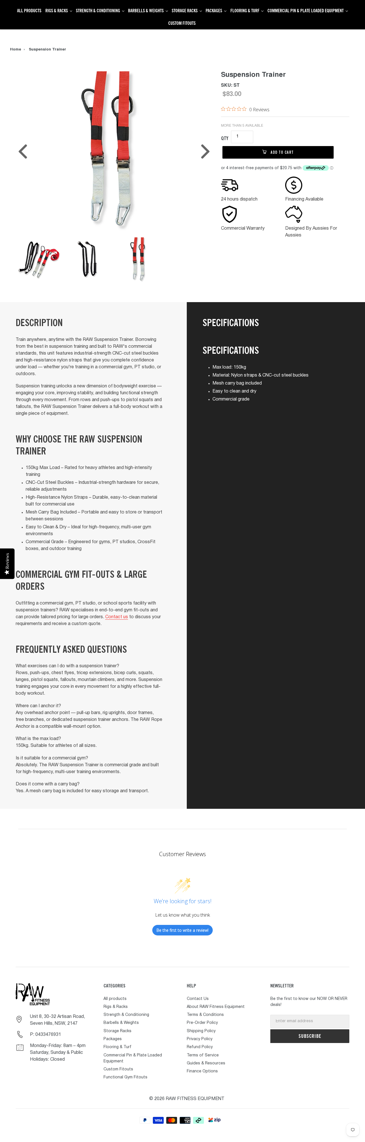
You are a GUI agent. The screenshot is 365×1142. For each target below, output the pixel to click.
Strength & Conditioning (126, 1015)
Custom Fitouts (118, 1069)
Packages (113, 1039)
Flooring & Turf (117, 1047)
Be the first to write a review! (182, 930)
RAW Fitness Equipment (195, 1099)
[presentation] (23, 151)
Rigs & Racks (116, 1007)
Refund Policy (200, 1047)
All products (115, 999)
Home (15, 50)
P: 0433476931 (45, 1035)
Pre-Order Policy (202, 1023)
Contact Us (198, 999)
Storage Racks (117, 1031)
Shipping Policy (201, 1031)
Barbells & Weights (121, 1023)
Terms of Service (203, 1055)
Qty (224, 138)
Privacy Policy (199, 1039)
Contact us (116, 617)
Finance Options (202, 1071)
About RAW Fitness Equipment (216, 1007)
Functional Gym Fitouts (125, 1077)
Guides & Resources (206, 1063)
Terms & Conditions (205, 1015)
